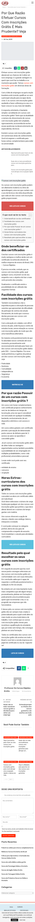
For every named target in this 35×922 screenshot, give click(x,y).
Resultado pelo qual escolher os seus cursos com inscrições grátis (17, 238)
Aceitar (14, 920)
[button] (29, 215)
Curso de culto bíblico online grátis (13, 862)
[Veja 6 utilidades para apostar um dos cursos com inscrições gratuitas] (25, 758)
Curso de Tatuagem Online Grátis (13, 874)
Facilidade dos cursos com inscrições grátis (14, 222)
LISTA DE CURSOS (17, 653)
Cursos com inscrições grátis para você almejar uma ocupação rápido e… (22, 172)
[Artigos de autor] (18, 681)
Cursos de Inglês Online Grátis (11, 870)
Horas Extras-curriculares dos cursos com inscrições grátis (15, 233)
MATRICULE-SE (17, 385)
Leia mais (22, 920)
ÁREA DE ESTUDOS (10, 910)
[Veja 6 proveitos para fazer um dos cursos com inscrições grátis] (5, 155)
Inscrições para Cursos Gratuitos (11, 36)
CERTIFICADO (24, 910)
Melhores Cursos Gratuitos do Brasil (14, 852)
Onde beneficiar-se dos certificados (17, 219)
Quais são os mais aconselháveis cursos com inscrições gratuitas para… (21, 163)
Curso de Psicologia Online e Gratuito (14, 866)
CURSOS (20, 907)
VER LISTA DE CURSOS (17, 206)
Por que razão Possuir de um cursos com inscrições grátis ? (17, 228)
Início (11, 907)
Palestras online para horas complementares (17, 848)
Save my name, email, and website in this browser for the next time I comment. (17, 830)
